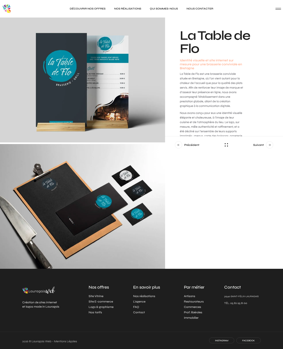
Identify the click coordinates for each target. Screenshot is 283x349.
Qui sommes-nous (164, 8)
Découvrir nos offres (87, 8)
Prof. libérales (193, 312)
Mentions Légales (65, 341)
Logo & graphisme (101, 307)
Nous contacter (200, 8)
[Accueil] (38, 290)
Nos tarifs (95, 312)
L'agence (139, 301)
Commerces (192, 307)
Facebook (248, 340)
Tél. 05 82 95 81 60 (235, 303)
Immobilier (191, 318)
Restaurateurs (194, 301)
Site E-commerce (101, 301)
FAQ (136, 307)
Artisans (189, 296)
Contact (139, 312)
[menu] (278, 9)
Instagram (221, 340)
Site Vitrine (96, 296)
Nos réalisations (127, 8)
